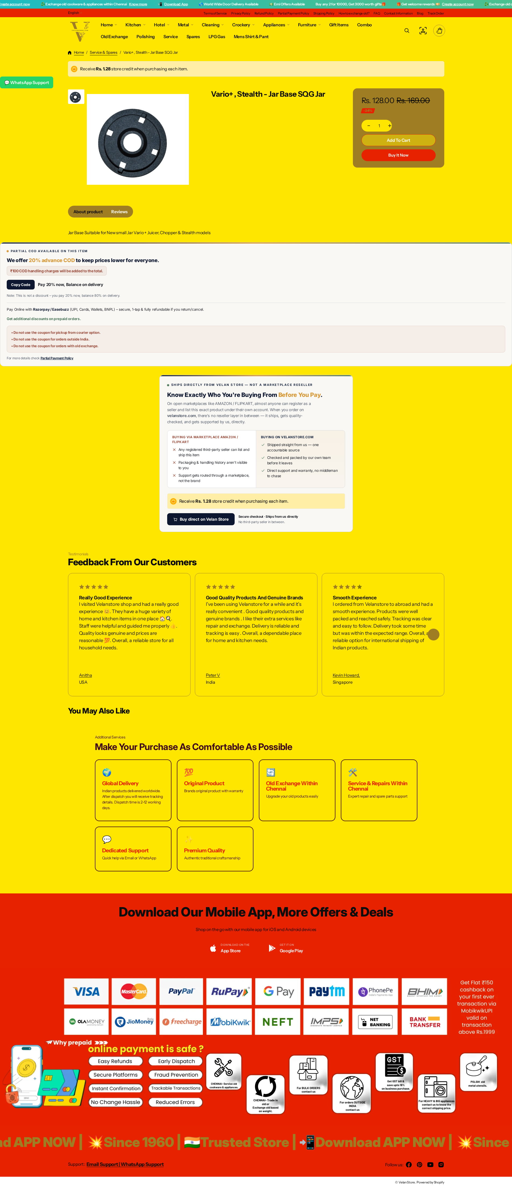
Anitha (85, 675)
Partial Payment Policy (57, 358)
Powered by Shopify (430, 1182)
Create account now (423, 4)
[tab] (88, 211)
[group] (76, 96)
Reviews (119, 211)
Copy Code (20, 284)
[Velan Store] (80, 30)
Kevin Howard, (346, 675)
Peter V (213, 675)
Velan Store (407, 1182)
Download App (142, 4)
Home (79, 52)
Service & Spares (103, 52)
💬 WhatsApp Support (26, 82)
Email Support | (104, 1164)
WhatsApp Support (142, 1164)
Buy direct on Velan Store (204, 519)
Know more (104, 4)
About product (88, 211)
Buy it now (398, 155)
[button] (407, 31)
